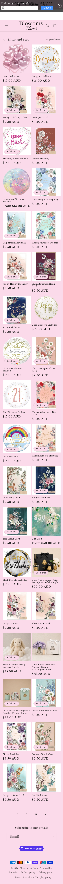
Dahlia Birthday (40, 159)
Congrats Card (11, 623)
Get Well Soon (10, 457)
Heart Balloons (11, 76)
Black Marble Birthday (15, 580)
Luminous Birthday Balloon (13, 200)
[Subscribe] (52, 837)
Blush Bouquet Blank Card (43, 369)
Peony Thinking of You (15, 117)
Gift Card (37, 539)
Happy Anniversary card (45, 243)
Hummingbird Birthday (45, 456)
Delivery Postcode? (14, 3)
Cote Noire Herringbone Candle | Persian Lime (16, 712)
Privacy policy (46, 872)
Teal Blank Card (11, 539)
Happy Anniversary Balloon (13, 369)
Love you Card (40, 117)
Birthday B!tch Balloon (15, 159)
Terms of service (23, 877)
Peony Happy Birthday (15, 284)
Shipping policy (43, 877)
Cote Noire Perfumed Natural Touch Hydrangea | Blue (44, 667)
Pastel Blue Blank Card (44, 711)
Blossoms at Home (29, 868)
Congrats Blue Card (13, 795)
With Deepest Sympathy (45, 200)
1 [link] (18, 814)
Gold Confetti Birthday (44, 325)
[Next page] (45, 814)
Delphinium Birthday (14, 243)
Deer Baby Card (11, 498)
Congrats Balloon (41, 76)
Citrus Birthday (11, 754)
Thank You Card (41, 623)
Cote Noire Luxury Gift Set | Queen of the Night (45, 581)
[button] (6, 25)
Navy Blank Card (41, 498)
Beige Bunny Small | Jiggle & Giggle (14, 666)
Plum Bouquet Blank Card (43, 285)
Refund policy (28, 872)
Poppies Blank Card (43, 754)
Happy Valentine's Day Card (44, 413)
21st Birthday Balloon (14, 412)
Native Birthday (11, 327)
